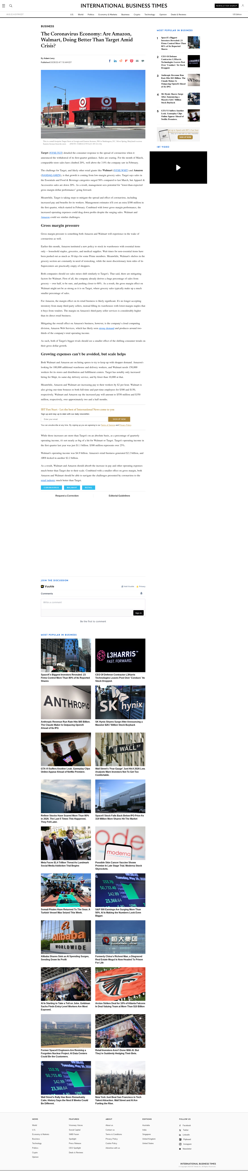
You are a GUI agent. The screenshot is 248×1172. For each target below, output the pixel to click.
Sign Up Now (185, 137)
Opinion (163, 14)
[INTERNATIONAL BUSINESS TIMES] (124, 6)
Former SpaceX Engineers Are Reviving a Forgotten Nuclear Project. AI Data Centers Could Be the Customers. (64, 1053)
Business (125, 14)
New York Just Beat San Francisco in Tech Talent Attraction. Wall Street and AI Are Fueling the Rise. (118, 1100)
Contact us (110, 1130)
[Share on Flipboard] (126, 60)
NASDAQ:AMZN (51, 175)
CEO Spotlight (75, 1148)
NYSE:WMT (121, 170)
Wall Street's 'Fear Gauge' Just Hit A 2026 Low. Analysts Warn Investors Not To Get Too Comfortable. (120, 771)
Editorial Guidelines (119, 496)
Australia (146, 1125)
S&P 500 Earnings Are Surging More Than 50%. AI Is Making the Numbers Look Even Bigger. (118, 912)
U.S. (72, 14)
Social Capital (74, 1130)
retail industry (48, 480)
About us (109, 1125)
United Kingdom (149, 1139)
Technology (150, 14)
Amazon (45, 217)
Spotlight (72, 1139)
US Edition (237, 14)
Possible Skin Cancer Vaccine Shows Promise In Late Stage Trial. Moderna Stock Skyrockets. (118, 865)
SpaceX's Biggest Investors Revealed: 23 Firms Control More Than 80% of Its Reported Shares (65, 677)
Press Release (75, 1143)
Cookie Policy (111, 1143)
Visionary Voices (76, 1125)
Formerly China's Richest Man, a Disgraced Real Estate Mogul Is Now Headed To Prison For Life (119, 959)
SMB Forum (74, 1134)
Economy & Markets (107, 14)
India (144, 1130)
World (80, 14)
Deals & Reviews (178, 14)
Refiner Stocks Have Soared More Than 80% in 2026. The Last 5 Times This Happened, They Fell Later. (65, 818)
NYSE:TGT (56, 152)
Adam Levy (49, 58)
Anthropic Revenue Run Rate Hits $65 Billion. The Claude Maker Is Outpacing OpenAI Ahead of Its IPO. (65, 725)
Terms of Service (108, 425)
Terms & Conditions (114, 1134)
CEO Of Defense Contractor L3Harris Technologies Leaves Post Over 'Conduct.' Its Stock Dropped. (120, 677)
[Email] (137, 60)
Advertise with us (113, 1148)
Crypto (137, 14)
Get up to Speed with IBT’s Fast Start (183, 130)
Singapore (146, 1134)
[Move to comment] (142, 60)
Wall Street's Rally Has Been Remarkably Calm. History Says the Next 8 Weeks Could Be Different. (64, 1100)
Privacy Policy (125, 425)
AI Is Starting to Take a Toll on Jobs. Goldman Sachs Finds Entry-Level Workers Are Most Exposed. (65, 1006)
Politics (91, 14)
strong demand (106, 328)
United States (148, 1143)
